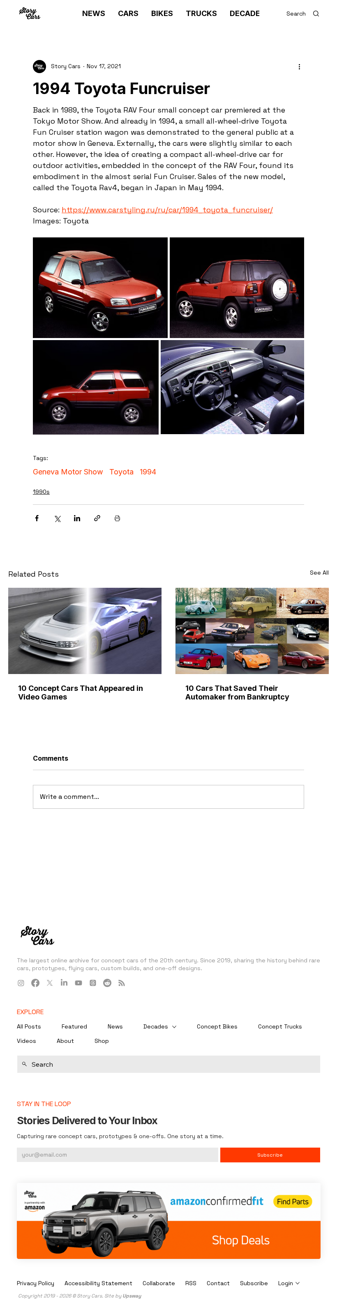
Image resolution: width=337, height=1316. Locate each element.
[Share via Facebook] (37, 518)
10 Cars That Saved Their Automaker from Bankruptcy (237, 692)
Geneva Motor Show (68, 471)
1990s (41, 491)
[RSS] (122, 983)
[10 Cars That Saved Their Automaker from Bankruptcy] (252, 631)
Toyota (121, 471)
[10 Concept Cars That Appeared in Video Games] (85, 631)
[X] (50, 983)
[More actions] (299, 66)
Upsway (131, 1296)
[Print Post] (117, 518)
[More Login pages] (297, 1283)
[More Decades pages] (174, 1027)
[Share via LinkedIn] (77, 518)
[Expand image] (100, 287)
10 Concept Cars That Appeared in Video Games (80, 692)
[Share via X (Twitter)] (57, 518)
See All (319, 572)
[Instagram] (21, 983)
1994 (148, 471)
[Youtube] (78, 983)
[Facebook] (35, 983)
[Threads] (93, 983)
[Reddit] (107, 983)
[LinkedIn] (64, 983)
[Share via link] (97, 518)
